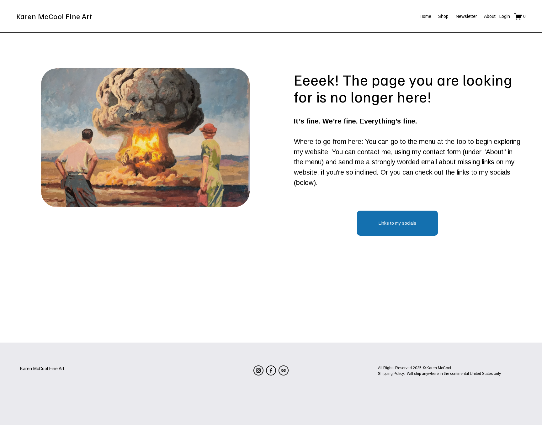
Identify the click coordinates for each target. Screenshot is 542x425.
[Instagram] (258, 370)
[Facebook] (271, 370)
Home (425, 16)
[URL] (284, 370)
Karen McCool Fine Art (54, 16)
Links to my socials (397, 223)
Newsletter (466, 16)
